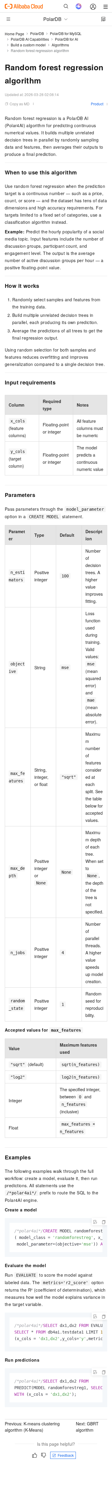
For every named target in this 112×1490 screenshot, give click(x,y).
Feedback (66, 1455)
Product (97, 103)
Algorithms (60, 44)
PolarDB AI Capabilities (30, 39)
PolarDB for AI (66, 39)
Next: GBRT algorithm (87, 1427)
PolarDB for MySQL (66, 33)
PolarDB (37, 33)
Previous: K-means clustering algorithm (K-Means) (32, 1427)
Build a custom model (28, 44)
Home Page (14, 33)
